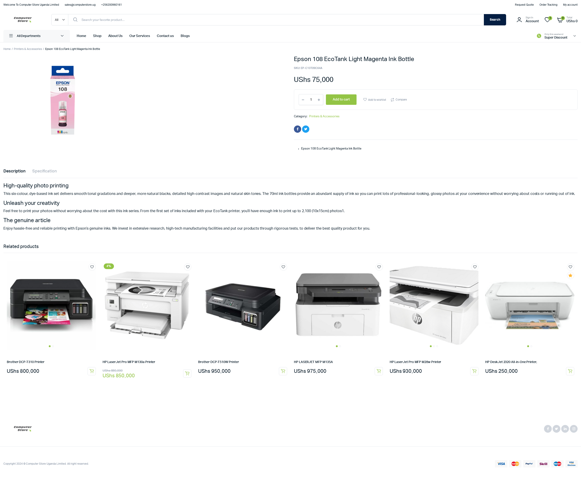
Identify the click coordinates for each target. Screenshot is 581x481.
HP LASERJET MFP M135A (313, 362)
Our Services (139, 36)
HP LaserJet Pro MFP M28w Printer (415, 362)
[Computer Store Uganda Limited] (22, 20)
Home (81, 36)
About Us (115, 36)
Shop (97, 36)
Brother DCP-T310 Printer (25, 362)
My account (570, 4)
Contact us (165, 36)
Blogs (185, 36)
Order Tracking (548, 4)
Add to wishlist (377, 99)
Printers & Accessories (28, 49)
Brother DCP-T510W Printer (218, 362)
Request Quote (524, 4)
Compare (401, 99)
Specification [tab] (44, 171)
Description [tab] (14, 171)
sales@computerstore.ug (80, 4)
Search (495, 19)
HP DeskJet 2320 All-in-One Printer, (511, 362)
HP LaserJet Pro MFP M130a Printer (129, 362)
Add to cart (92, 371)
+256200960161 (111, 4)
